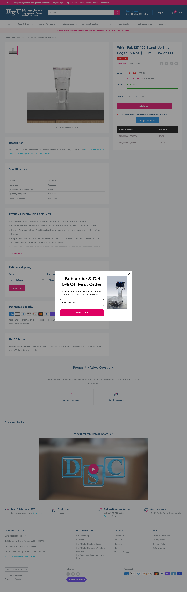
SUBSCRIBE (82, 313)
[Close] (129, 274)
